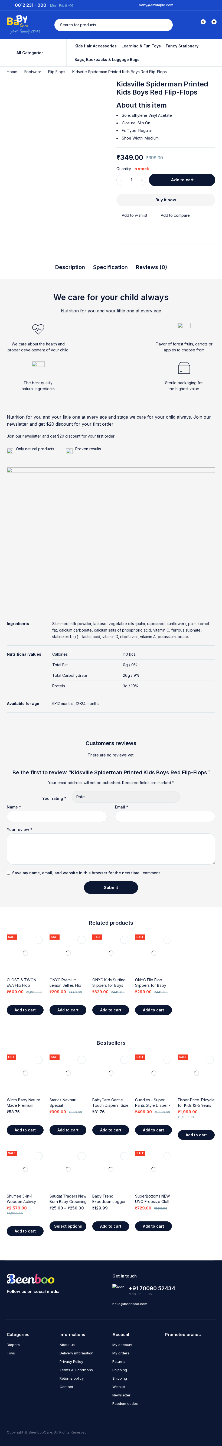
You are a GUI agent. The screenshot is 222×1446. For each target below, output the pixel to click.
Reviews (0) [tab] (151, 267)
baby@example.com (156, 5)
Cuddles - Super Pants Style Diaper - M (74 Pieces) (153, 1105)
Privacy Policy (71, 1361)
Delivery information (76, 1353)
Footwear (32, 71)
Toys (11, 1353)
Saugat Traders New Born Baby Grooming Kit (68, 1201)
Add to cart (182, 179)
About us (67, 1345)
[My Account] (189, 25)
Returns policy (72, 1378)
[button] (25, 1010)
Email (121, 807)
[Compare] (172, 215)
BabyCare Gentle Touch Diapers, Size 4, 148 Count (110, 1105)
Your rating (54, 798)
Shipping (119, 1370)
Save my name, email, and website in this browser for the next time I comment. (86, 873)
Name (14, 807)
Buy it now (165, 199)
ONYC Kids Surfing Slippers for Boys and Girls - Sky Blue (109, 985)
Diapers (13, 1345)
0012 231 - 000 (30, 5)
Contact (66, 1386)
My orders (120, 1353)
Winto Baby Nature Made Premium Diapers (23, 1105)
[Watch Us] (19, 1301)
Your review (19, 829)
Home (12, 71)
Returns (118, 1361)
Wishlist (118, 1386)
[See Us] (9, 1301)
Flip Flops (56, 71)
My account (122, 1345)
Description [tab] (70, 267)
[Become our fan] (30, 1301)
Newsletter (121, 1395)
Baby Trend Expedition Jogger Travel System (109, 1201)
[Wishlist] (131, 215)
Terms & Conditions (76, 1370)
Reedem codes (125, 1403)
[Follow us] (40, 1301)
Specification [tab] (110, 267)
